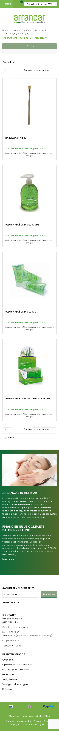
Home (5, 30)
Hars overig (41, 30)
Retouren (7, 689)
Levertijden (8, 674)
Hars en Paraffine (22, 30)
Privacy (37, 721)
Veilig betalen (10, 679)
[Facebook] (23, 602)
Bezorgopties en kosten (16, 669)
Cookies (47, 721)
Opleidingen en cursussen (17, 664)
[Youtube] (28, 602)
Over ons (7, 659)
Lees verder (8, 559)
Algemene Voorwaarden (18, 721)
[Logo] (29, 18)
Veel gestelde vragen (15, 684)
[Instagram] (34, 602)
